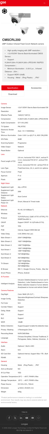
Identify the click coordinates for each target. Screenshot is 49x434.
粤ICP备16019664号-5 (24, 430)
